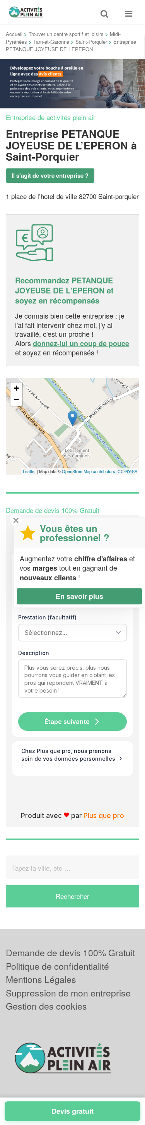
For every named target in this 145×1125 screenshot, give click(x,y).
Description (33, 653)
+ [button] (16, 388)
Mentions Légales (41, 979)
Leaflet (29, 471)
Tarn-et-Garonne (51, 41)
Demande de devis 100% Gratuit (70, 952)
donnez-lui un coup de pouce (81, 343)
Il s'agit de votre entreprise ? (50, 175)
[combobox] (69, 632)
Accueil (14, 34)
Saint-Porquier (91, 41)
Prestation (47, 617)
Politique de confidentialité (57, 966)
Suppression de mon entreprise (68, 992)
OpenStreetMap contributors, (90, 471)
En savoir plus (79, 596)
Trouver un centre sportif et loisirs (66, 34)
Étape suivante (67, 721)
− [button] (16, 400)
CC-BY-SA (127, 471)
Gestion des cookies (46, 1006)
